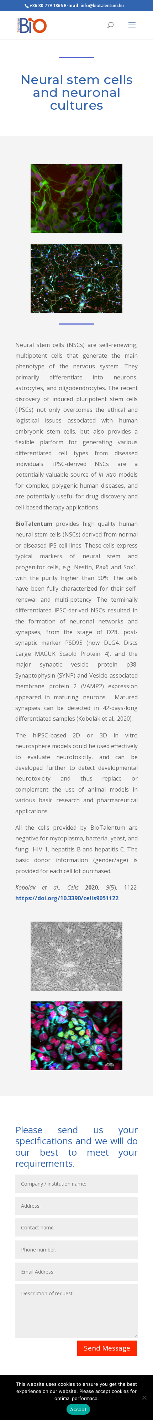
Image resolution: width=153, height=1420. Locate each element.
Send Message (107, 1348)
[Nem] (144, 1397)
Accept (78, 1409)
